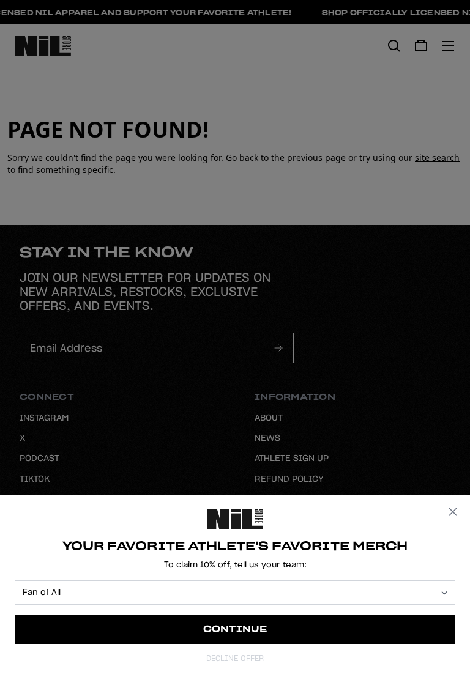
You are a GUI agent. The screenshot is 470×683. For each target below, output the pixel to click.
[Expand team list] (444, 593)
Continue (235, 629)
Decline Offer (235, 658)
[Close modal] (453, 512)
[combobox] (229, 592)
